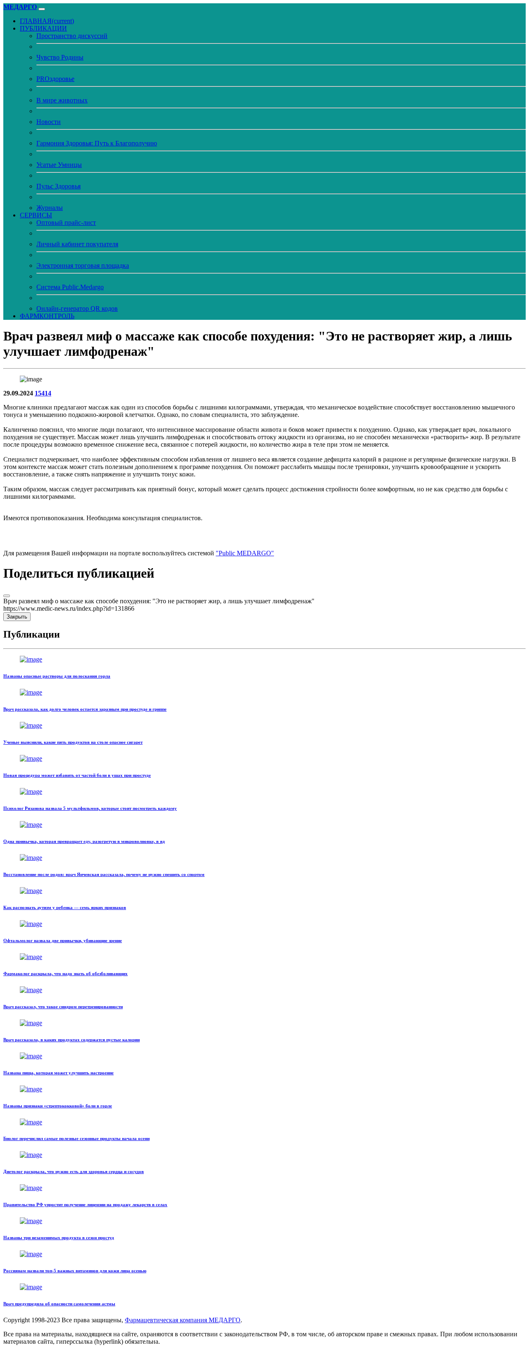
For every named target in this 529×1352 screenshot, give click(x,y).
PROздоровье (55, 78)
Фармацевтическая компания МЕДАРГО (183, 1319)
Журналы (49, 207)
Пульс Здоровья (58, 186)
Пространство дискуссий (71, 35)
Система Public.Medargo (70, 286)
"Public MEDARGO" (245, 553)
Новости (48, 121)
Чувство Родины (59, 57)
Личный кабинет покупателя (77, 244)
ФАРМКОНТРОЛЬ (47, 315)
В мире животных (62, 100)
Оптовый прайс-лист (66, 222)
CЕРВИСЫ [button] (36, 215)
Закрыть (17, 617)
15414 (43, 393)
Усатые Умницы (59, 164)
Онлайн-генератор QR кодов (77, 308)
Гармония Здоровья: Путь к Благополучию (96, 143)
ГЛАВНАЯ (47, 20)
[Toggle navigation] (41, 9)
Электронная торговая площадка (82, 265)
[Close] (6, 596)
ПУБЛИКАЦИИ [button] (43, 28)
